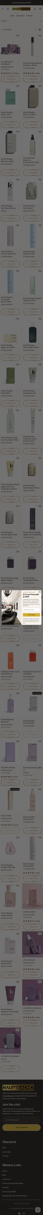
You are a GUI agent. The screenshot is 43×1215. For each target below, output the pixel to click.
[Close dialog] (40, 592)
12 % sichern (31, 615)
